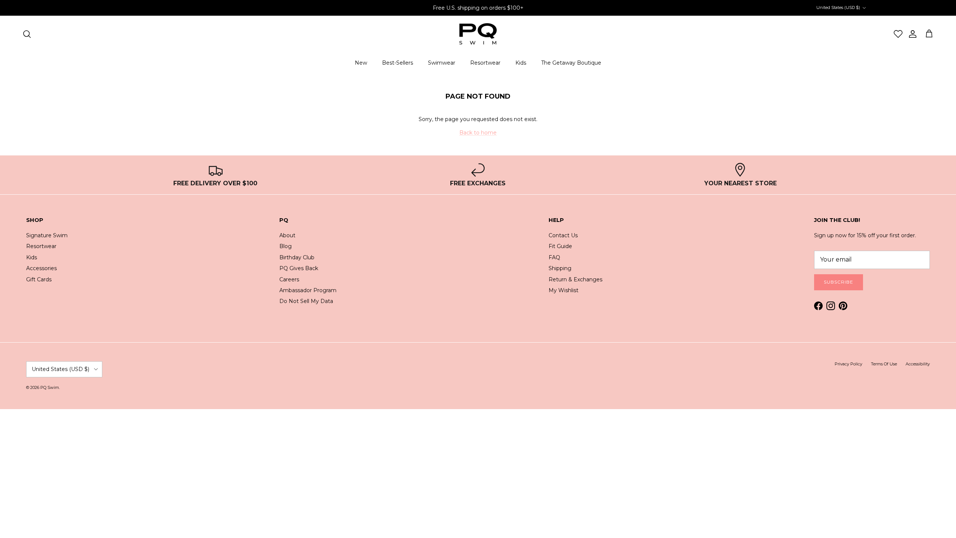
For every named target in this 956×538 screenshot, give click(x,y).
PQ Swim (49, 387)
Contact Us (563, 235)
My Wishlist (563, 290)
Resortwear (485, 62)
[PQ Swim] (478, 34)
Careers (289, 279)
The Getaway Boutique (571, 62)
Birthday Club (296, 257)
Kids (520, 62)
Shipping (560, 268)
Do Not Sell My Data (306, 301)
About (287, 235)
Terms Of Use (884, 364)
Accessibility (918, 364)
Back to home (478, 132)
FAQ (554, 257)
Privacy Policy (848, 364)
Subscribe (838, 282)
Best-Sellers (397, 62)
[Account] (910, 34)
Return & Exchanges (575, 279)
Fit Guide (560, 246)
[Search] (26, 34)
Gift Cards (39, 279)
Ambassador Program (307, 290)
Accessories (41, 268)
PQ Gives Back (298, 268)
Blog (285, 246)
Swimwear (441, 62)
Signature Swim (47, 235)
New (361, 62)
